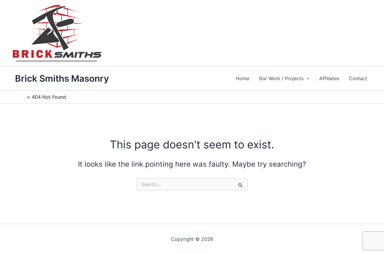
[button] (307, 78)
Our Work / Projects (281, 78)
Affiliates (329, 78)
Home (242, 78)
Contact (358, 78)
